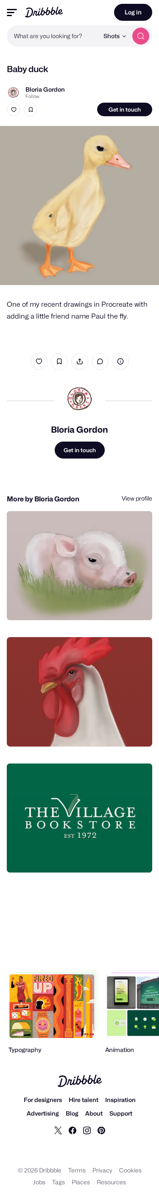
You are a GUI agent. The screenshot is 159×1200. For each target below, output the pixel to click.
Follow (32, 96)
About (94, 1113)
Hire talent (83, 1099)
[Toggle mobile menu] (12, 12)
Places (81, 1182)
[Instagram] (87, 1130)
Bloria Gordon (45, 89)
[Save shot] (30, 109)
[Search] (140, 36)
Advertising (43, 1113)
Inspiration (120, 1099)
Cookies (130, 1170)
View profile (137, 498)
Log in (133, 12)
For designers (43, 1099)
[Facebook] (72, 1130)
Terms (77, 1170)
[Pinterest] (101, 1130)
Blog (72, 1113)
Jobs (39, 1182)
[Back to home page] (44, 12)
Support (120, 1113)
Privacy (102, 1170)
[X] (58, 1130)
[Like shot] (13, 109)
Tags (58, 1182)
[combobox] (52, 36)
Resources (111, 1182)
